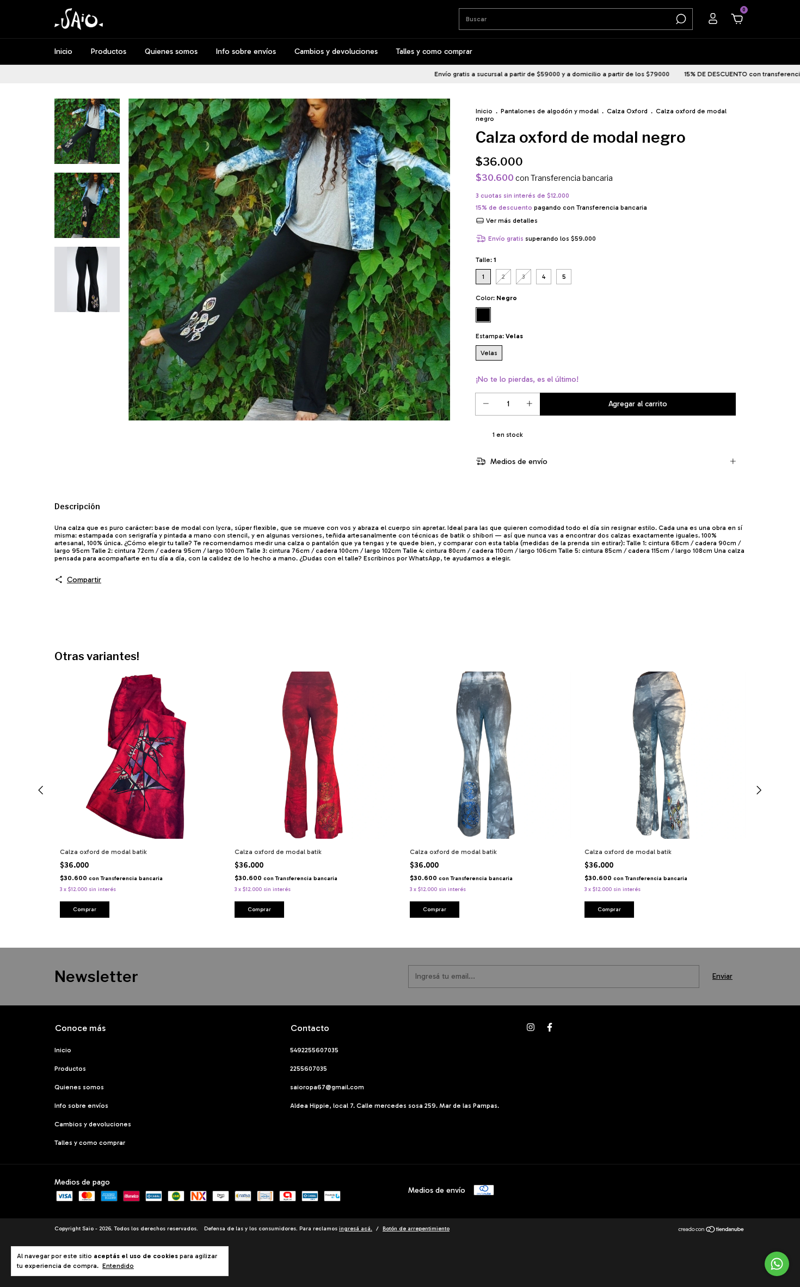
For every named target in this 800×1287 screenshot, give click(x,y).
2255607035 (308, 1068)
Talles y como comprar (434, 51)
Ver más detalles (511, 220)
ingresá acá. (355, 1228)
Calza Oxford (628, 111)
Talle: (486, 260)
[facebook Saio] (549, 1027)
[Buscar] (680, 19)
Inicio (63, 51)
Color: (496, 298)
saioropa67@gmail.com (327, 1087)
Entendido (118, 1266)
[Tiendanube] (712, 1230)
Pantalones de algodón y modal (550, 111)
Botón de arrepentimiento (416, 1228)
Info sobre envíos (246, 51)
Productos (108, 51)
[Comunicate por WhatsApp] (777, 1264)
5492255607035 (314, 1050)
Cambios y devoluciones (336, 51)
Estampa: (499, 336)
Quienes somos (171, 51)
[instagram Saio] (530, 1027)
